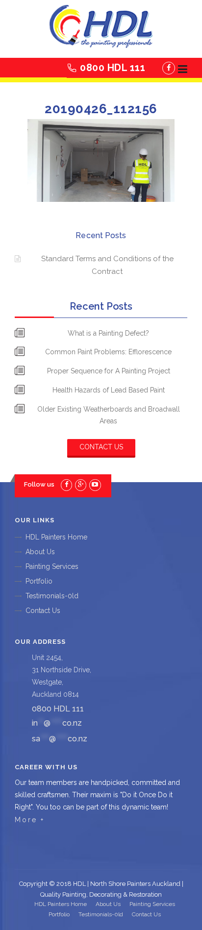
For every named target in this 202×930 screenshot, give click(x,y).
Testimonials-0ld (51, 596)
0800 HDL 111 (112, 67)
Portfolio (38, 581)
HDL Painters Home (56, 537)
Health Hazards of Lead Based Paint (108, 390)
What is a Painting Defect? (108, 333)
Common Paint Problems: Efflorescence (108, 352)
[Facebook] (168, 68)
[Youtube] (95, 484)
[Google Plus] (80, 484)
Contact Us (101, 447)
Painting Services (51, 566)
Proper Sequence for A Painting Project (108, 371)
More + (30, 820)
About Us (40, 552)
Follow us (39, 484)
